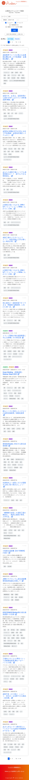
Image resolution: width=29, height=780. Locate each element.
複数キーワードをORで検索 (15, 27)
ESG (12, 462)
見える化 (10, 148)
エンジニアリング (7, 752)
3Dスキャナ (14, 646)
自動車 (12, 632)
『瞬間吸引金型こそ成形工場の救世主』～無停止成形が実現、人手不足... (14, 515)
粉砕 (17, 678)
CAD (17, 629)
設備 (9, 356)
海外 (12, 151)
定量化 (10, 154)
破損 (9, 78)
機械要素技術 (6, 594)
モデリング (10, 640)
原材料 (16, 72)
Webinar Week (12, 398)
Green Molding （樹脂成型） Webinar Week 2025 (13, 373)
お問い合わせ (20, 771)
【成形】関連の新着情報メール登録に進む (14, 34)
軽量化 (17, 638)
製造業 (13, 638)
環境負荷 (16, 467)
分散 (22, 398)
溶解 (12, 599)
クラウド (21, 113)
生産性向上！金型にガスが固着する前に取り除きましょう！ (14, 484)
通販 (19, 320)
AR (4, 387)
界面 (18, 398)
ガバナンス (20, 464)
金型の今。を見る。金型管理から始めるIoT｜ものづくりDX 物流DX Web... (14, 98)
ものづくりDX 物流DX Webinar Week (17, 80)
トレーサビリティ (7, 159)
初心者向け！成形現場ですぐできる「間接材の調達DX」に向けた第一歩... (14, 305)
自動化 (5, 148)
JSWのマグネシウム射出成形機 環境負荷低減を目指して (14, 580)
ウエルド (10, 532)
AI (4, 189)
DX (4, 320)
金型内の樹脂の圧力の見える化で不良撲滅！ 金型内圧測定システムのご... (14, 133)
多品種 (5, 116)
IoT (12, 113)
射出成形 (13, 78)
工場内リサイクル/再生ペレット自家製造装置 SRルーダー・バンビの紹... (14, 660)
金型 (9, 75)
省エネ (9, 390)
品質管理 (9, 351)
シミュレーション (7, 635)
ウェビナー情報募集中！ (21, 1)
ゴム (5, 390)
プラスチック (6, 72)
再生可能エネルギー (20, 459)
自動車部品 (23, 629)
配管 (19, 749)
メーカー (9, 353)
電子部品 (13, 629)
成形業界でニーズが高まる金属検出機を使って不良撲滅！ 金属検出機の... (14, 57)
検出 (5, 78)
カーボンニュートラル (15, 676)
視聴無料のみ (15, 25)
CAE (17, 632)
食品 (5, 629)
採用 (19, 75)
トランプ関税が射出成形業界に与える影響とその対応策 (14, 337)
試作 (23, 530)
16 (16, 42)
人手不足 (18, 428)
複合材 (19, 393)
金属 (12, 72)
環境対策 (5, 747)
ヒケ (21, 711)
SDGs (5, 462)
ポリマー (5, 398)
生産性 (14, 351)
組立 (19, 535)
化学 (18, 635)
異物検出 (23, 78)
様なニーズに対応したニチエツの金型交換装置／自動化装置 (14, 412)
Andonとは (7, 771)
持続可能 (5, 470)
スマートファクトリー (15, 222)
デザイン (5, 681)
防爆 (5, 83)
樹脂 (5, 75)
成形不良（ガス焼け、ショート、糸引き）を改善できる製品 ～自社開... (15, 696)
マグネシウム (6, 599)
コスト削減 (10, 744)
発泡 (9, 638)
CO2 (21, 467)
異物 (18, 78)
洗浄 (22, 747)
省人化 (5, 393)
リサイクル (14, 75)
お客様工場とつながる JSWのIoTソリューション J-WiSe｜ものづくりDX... (14, 207)
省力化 (5, 356)
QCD (5, 467)
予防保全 (17, 747)
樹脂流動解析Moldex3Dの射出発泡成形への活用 (14, 613)
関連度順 (17, 39)
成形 (21, 72)
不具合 (5, 154)
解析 (14, 635)
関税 (19, 351)
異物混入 (5, 80)
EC (8, 462)
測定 (9, 113)
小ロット (10, 116)
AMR (13, 431)
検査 (22, 151)
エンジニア (13, 749)
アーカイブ (20, 22)
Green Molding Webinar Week (10, 535)
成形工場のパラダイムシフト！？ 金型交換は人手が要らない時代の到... (14, 239)
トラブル (21, 353)
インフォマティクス (16, 390)
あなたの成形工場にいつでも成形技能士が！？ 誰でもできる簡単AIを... (14, 174)
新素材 (12, 459)
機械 (8, 459)
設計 (22, 643)
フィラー (5, 395)
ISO (8, 749)
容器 (15, 640)
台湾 (11, 189)
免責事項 (13, 771)
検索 (14, 30)
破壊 (19, 387)
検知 (23, 75)
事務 (19, 640)
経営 (5, 351)
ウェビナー (10, 22)
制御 (16, 597)
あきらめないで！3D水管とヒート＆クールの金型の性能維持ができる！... (14, 729)
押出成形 (11, 395)
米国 (5, 353)
